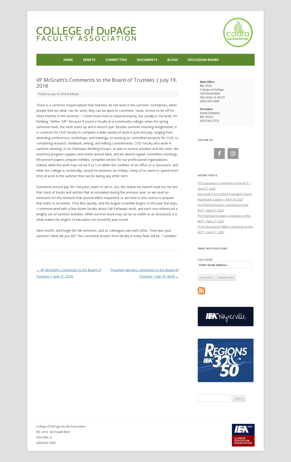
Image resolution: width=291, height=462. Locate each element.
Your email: (205, 259)
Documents (147, 59)
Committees (116, 59)
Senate (89, 59)
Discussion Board (203, 59)
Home (68, 59)
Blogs (172, 59)
